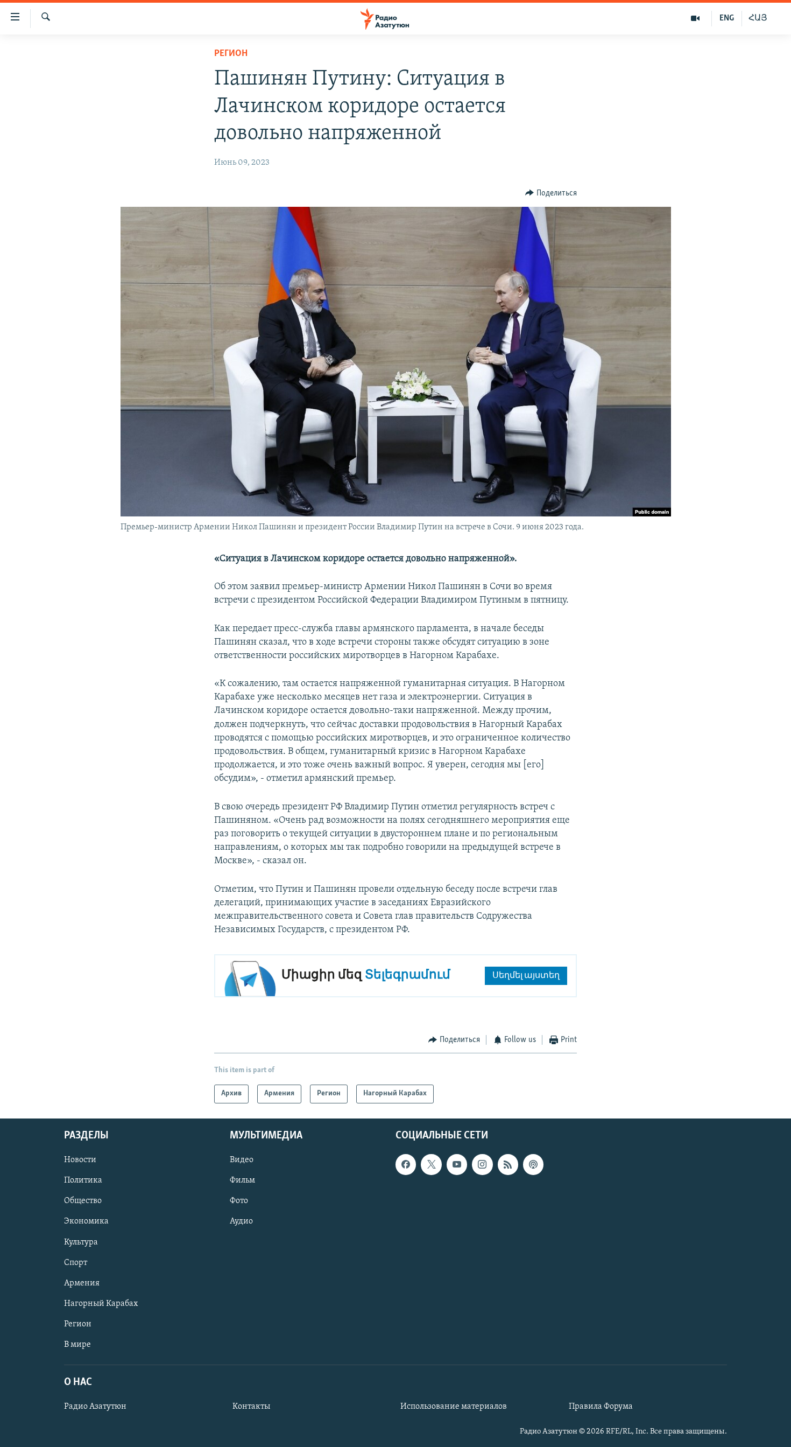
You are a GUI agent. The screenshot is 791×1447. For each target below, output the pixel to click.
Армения (82, 1282)
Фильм (242, 1180)
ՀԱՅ (757, 18)
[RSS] (508, 1164)
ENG (726, 18)
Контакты (251, 1406)
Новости (80, 1160)
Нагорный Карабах (101, 1303)
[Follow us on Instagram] (482, 1164)
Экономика (86, 1221)
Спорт (75, 1262)
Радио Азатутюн (95, 1406)
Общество (83, 1201)
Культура (81, 1242)
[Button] (551, 193)
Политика (83, 1180)
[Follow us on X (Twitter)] (431, 1164)
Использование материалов (453, 1406)
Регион (231, 54)
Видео (241, 1160)
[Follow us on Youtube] (457, 1164)
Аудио (241, 1221)
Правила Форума (601, 1406)
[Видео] (695, 18)
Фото (239, 1201)
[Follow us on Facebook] (406, 1164)
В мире (77, 1344)
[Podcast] (533, 1164)
